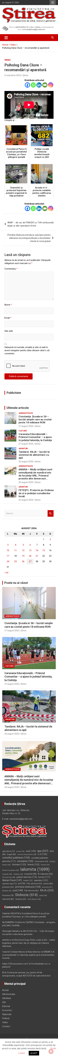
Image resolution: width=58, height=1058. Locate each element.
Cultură (23, 431)
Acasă (5, 990)
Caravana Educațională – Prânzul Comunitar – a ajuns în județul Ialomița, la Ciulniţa (35, 437)
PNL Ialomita (34, 883)
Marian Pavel (12, 880)
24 (8, 561)
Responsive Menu (53, 2)
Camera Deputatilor (26, 854)
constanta (25, 861)
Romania (8, 895)
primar (48, 883)
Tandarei (20, 899)
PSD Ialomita (31, 890)
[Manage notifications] (51, 1051)
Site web (8, 331)
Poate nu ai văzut (16, 583)
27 (30, 561)
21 (37, 556)
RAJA (47, 890)
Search (51, 513)
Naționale (6, 1014)
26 (23, 561)
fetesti (33, 864)
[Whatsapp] (33, 85)
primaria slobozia (28, 886)
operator (41, 880)
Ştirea (25, 75)
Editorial (6, 1006)
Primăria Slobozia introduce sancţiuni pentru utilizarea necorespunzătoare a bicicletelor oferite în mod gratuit (29, 238)
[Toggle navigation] (6, 37)
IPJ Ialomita (45, 874)
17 (8, 556)
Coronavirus (41, 861)
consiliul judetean (16, 857)
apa (42, 850)
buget (11, 854)
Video (7, 60)
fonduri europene (10, 870)
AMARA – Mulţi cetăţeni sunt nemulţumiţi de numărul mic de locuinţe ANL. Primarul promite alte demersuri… (35, 474)
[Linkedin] (39, 85)
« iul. (6, 572)
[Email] (44, 85)
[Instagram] (50, 85)
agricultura (8, 851)
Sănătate (6, 998)
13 (30, 550)
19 (23, 556)
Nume (8, 304)
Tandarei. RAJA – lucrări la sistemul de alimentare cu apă (34, 454)
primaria (8, 887)
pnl (21, 883)
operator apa (9, 884)
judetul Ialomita (27, 877)
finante (45, 865)
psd (18, 890)
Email (7, 318)
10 (8, 550)
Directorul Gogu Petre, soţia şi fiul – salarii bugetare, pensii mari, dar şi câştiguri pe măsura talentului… (28, 943)
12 (23, 550)
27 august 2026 (26, 426)
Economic (7, 1010)
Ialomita (35, 869)
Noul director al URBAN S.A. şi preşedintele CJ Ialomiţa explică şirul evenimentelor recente (28, 954)
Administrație (26, 413)
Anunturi (23, 448)
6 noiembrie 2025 (12, 75)
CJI (42, 854)
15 (43, 550)
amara (20, 851)
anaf (31, 851)
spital (43, 895)
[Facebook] (27, 85)
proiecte (6, 891)
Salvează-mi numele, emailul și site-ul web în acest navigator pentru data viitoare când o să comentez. (26, 350)
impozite (7, 874)
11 (15, 550)
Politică (5, 1018)
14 (37, 550)
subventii (8, 899)
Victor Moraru (34, 899)
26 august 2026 (26, 461)
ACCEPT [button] (33, 1053)
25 (15, 561)
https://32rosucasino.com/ (15, 963)
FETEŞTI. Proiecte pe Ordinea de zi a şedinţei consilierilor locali (36, 493)
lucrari (44, 877)
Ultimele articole (18, 408)
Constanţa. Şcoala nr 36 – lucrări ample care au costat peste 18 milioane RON (35, 419)
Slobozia (26, 895)
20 (30, 556)
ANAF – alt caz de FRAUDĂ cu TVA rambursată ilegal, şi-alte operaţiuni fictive (30, 224)
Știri (4, 1002)
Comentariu (11, 268)
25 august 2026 (26, 500)
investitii (30, 874)
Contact (6, 1026)
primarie (47, 887)
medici (28, 880)
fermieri (19, 864)
